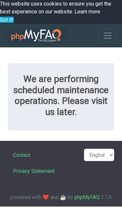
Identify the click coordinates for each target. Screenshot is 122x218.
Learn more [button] (87, 11)
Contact (21, 155)
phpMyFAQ (87, 197)
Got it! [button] (7, 20)
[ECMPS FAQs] (36, 35)
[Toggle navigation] (108, 35)
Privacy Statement (34, 171)
